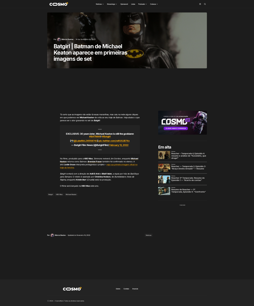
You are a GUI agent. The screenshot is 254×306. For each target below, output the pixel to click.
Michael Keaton (71, 194)
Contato (126, 289)
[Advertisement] (100, 93)
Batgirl (50, 194)
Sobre (118, 289)
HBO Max (59, 194)
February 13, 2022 (118, 145)
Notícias (148, 235)
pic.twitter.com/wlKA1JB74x (114, 140)
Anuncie (135, 289)
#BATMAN (95, 136)
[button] (200, 4)
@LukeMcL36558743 (85, 140)
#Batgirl (106, 136)
